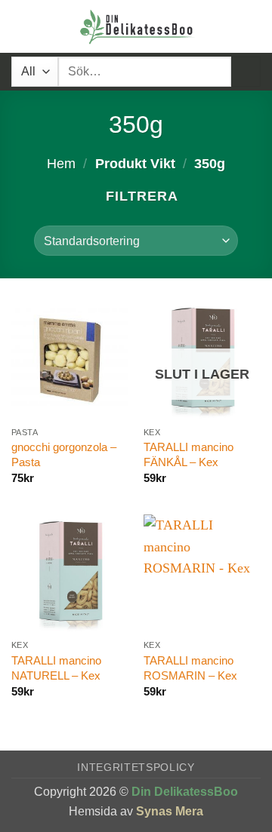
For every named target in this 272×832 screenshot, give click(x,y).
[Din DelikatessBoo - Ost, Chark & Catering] (137, 26)
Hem (61, 163)
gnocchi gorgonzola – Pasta (63, 454)
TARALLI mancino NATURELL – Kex (56, 668)
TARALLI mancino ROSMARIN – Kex (190, 668)
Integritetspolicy (136, 767)
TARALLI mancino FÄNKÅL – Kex (188, 454)
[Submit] (246, 71)
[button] (21, 26)
